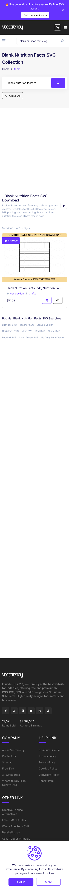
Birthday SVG (9, 324)
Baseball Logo (11, 832)
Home (6, 69)
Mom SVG (27, 331)
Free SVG (8, 768)
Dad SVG (40, 331)
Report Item (46, 781)
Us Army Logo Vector (53, 337)
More (48, 882)
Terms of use (47, 762)
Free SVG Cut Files (14, 820)
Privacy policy (47, 756)
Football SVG (9, 337)
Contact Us (9, 756)
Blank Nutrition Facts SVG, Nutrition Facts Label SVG (34, 288)
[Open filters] (64, 206)
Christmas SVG (10, 331)
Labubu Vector (45, 324)
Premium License (50, 750)
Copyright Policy (49, 774)
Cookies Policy (48, 768)
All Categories (11, 774)
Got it (21, 882)
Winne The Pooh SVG (15, 826)
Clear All (14, 95)
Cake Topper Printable (16, 838)
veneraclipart (17, 293)
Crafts (32, 293)
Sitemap (7, 762)
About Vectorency (13, 750)
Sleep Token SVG (28, 337)
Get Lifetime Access (35, 15)
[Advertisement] (34, 150)
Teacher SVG (27, 324)
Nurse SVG (54, 331)
